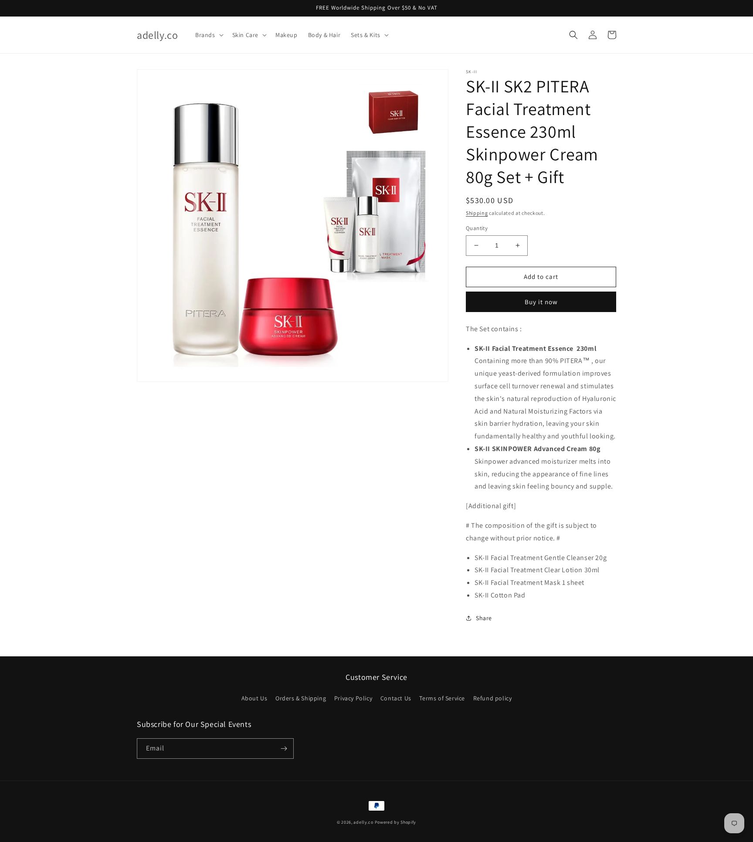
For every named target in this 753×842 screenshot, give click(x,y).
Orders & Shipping (300, 698)
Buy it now (541, 302)
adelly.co (363, 822)
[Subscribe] (283, 748)
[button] (208, 35)
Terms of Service (442, 698)
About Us (254, 698)
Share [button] (484, 618)
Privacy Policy (353, 698)
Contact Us (395, 698)
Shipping (477, 213)
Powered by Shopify (396, 822)
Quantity (477, 228)
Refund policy (492, 698)
